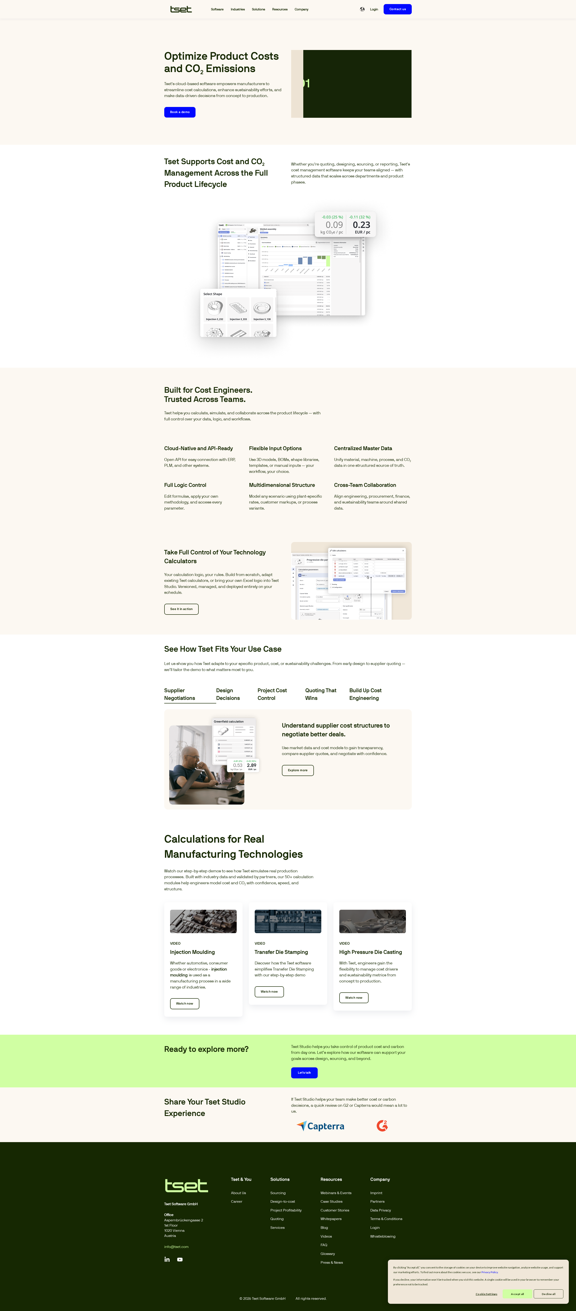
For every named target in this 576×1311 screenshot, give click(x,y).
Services (277, 1227)
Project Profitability (286, 1210)
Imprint (376, 1193)
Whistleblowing (383, 1236)
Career (236, 1201)
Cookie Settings (486, 1294)
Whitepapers (331, 1219)
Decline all (548, 1294)
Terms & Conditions (386, 1219)
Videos (326, 1236)
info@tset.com (176, 1247)
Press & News (332, 1262)
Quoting (277, 1219)
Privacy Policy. (490, 1272)
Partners (377, 1201)
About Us (238, 1193)
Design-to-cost (282, 1201)
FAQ (324, 1245)
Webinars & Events (336, 1193)
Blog (324, 1227)
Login (375, 1227)
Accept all (517, 1294)
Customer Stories (335, 1210)
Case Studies (331, 1201)
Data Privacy (380, 1210)
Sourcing (278, 1193)
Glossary (328, 1254)
